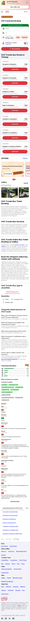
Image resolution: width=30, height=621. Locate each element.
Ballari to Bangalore (8, 105)
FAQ (2, 563)
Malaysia (22, 586)
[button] (27, 2)
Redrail (9, 577)
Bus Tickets (4, 546)
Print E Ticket (22, 560)
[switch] (26, 43)
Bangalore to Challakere (9, 133)
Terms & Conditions (6, 569)
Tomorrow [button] (24, 37)
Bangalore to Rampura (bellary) (11, 146)
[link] (12, 169)
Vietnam (3, 590)
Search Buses (16, 49)
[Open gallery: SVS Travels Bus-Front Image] (9, 192)
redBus (3, 246)
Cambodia (10, 590)
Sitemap (7, 563)
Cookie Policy (5, 572)
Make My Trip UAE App (7, 581)
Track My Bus (4, 560)
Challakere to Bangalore (9, 119)
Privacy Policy (17, 569)
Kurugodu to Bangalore (9, 64)
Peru (23, 590)
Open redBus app (15, 7)
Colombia (17, 590)
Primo (23, 563)
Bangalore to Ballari (8, 91)
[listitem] (4, 164)
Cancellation (13, 560)
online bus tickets (19, 245)
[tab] (12, 292)
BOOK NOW (15, 69)
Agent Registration (21, 551)
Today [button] (18, 37)
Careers (3, 555)
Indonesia (8, 586)
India (2, 586)
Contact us (11, 551)
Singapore (15, 586)
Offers (13, 563)
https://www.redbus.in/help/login (9, 359)
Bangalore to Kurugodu (9, 78)
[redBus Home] (7, 12)
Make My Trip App (17, 577)
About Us (3, 551)
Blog (18, 563)
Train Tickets (13, 546)
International (4, 594)
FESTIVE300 (9, 173)
